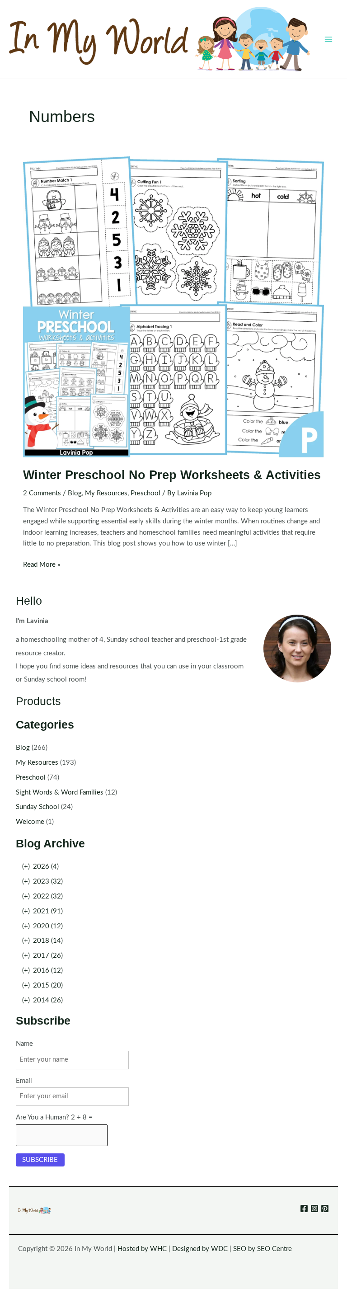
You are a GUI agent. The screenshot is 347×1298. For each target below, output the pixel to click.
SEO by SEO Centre (262, 1249)
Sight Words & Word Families (59, 792)
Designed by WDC (200, 1249)
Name (24, 1043)
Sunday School (37, 807)
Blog (75, 493)
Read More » (41, 566)
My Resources (106, 493)
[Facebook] (304, 1208)
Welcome (30, 821)
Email (24, 1080)
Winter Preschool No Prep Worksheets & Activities (172, 475)
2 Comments (42, 493)
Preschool (145, 493)
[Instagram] (314, 1208)
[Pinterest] (325, 1208)
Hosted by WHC (142, 1249)
